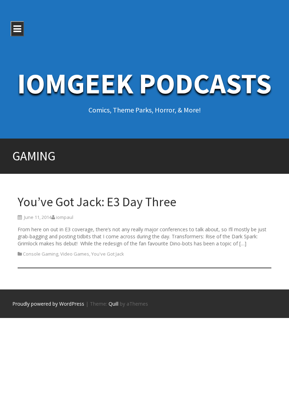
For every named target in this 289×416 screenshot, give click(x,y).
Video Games (74, 254)
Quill (113, 303)
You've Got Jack (107, 254)
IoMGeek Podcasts (144, 83)
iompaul (64, 217)
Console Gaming (40, 254)
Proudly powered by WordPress (48, 303)
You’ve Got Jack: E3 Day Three (97, 202)
